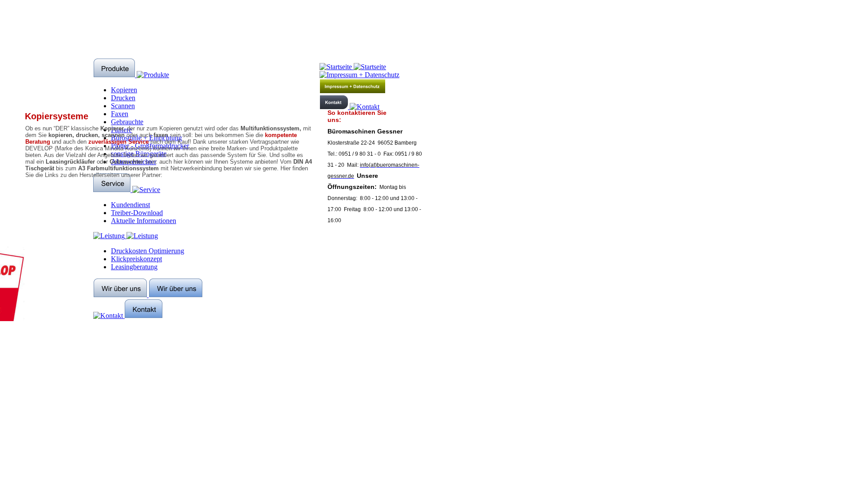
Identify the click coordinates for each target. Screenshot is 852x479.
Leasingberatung (134, 267)
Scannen (123, 106)
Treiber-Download (137, 212)
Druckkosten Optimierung (147, 251)
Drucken (123, 98)
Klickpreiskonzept (136, 259)
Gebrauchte (127, 122)
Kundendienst (130, 204)
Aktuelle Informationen (143, 220)
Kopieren (124, 90)
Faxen (119, 114)
